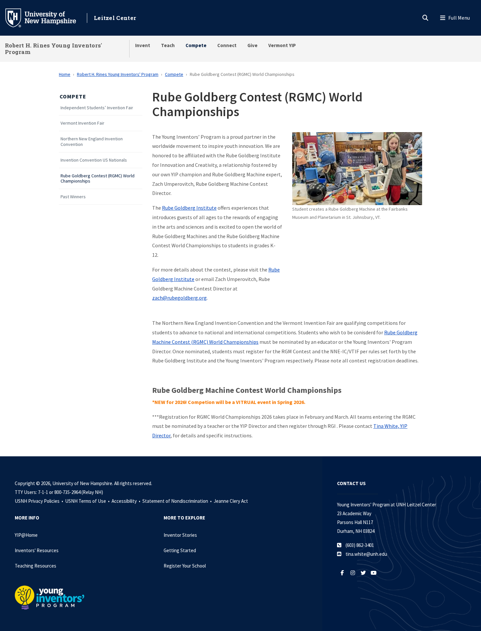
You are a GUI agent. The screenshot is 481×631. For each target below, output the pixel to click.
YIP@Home (26, 535)
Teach (168, 45)
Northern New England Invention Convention (92, 141)
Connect (227, 45)
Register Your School (185, 566)
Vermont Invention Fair (82, 123)
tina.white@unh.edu (366, 554)
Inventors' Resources (37, 550)
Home (64, 74)
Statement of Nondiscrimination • (177, 501)
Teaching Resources (35, 566)
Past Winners (73, 197)
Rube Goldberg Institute (189, 207)
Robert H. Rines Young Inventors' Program (53, 49)
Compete (196, 45)
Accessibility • (126, 501)
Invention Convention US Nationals (94, 160)
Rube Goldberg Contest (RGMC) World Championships (97, 178)
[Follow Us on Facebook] (342, 572)
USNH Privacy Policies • (39, 501)
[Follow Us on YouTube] (373, 572)
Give (252, 45)
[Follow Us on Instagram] (352, 572)
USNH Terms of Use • (88, 501)
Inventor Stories (180, 535)
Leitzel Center (115, 18)
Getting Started (180, 550)
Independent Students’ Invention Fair (97, 108)
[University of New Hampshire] (46, 17)
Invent (142, 45)
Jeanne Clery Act (231, 501)
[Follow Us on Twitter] (363, 572)
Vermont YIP (282, 45)
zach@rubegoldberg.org (179, 297)
